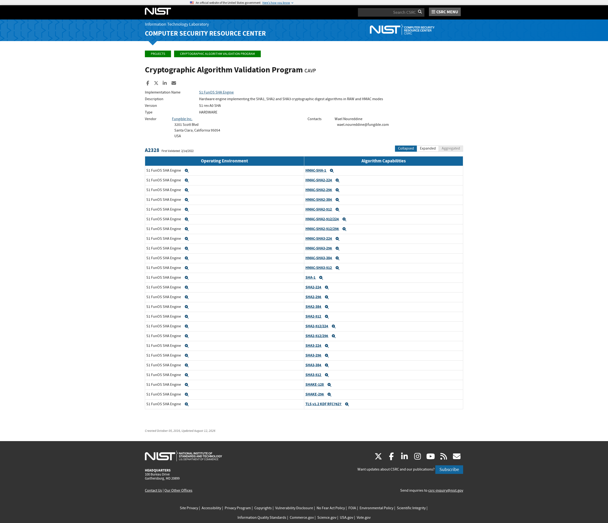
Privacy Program (238, 508)
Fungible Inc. (182, 119)
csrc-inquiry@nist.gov (445, 490)
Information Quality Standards (262, 517)
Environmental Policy (376, 508)
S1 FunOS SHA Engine (216, 92)
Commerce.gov (302, 517)
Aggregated (451, 148)
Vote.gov (363, 517)
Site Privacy (189, 508)
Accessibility (211, 508)
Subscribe (449, 469)
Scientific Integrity (411, 508)
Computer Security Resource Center (205, 33)
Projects (158, 54)
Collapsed (406, 148)
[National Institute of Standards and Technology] (183, 455)
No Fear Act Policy (331, 508)
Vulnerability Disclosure (294, 508)
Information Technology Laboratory (177, 24)
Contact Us (153, 490)
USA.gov (346, 517)
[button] (187, 170)
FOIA (352, 508)
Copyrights (263, 508)
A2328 (152, 150)
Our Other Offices (178, 490)
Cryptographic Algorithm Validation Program (217, 54)
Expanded (428, 148)
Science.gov (326, 517)
